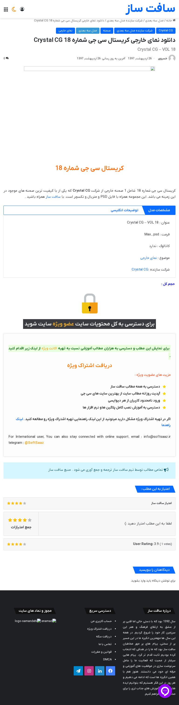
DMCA (107, 660)
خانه (169, 21)
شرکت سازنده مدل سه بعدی (125, 21)
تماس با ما (105, 644)
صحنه (107, 31)
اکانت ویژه (49, 348)
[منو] (5, 11)
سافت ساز (53, 196)
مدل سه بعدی (154, 21)
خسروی (162, 58)
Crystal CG (166, 31)
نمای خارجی (65, 31)
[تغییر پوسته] (14, 11)
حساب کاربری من (101, 621)
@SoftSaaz (34, 443)
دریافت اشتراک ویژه (99, 629)
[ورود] (22, 11)
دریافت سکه (104, 636)
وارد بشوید (138, 581)
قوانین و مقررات (101, 652)
